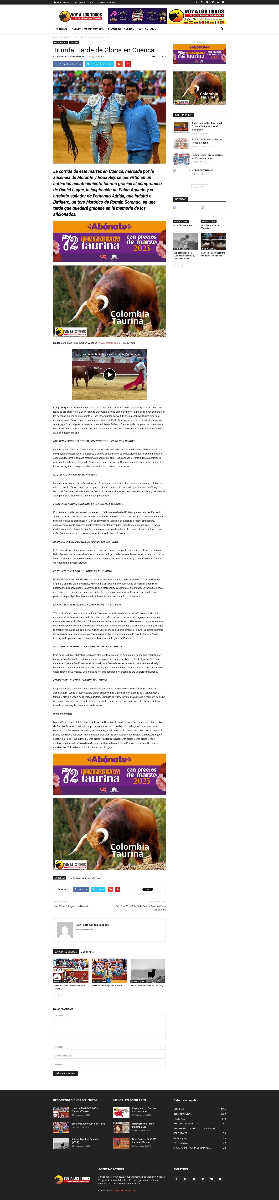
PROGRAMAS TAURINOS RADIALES (192, 1147)
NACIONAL (179, 1118)
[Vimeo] (212, 2)
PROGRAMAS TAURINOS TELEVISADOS (194, 1128)
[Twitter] (207, 2)
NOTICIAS (74, 42)
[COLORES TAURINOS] (181, 174)
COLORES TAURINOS (202, 170)
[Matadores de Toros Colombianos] (121, 1127)
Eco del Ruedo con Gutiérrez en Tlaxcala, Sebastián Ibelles (184, 256)
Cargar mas (198, 186)
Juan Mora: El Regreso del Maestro (71, 906)
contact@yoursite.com (124, 1190)
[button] (222, 29)
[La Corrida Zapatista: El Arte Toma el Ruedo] (181, 143)
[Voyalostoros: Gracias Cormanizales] (121, 1112)
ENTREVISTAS (180, 1142)
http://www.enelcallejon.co (86, 929)
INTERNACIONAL (60, 42)
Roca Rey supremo (182, 225)
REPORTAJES (180, 1133)
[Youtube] (223, 2)
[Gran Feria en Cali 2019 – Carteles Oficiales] (121, 1143)
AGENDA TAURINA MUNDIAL (88, 28)
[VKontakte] (218, 2)
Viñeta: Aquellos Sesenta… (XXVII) (146, 985)
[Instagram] (202, 2)
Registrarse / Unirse (107, 2)
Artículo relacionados (66, 952)
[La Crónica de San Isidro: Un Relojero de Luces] (213, 241)
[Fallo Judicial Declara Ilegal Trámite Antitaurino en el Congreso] (181, 127)
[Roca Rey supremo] (185, 214)
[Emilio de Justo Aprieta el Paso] (109, 971)
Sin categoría (180, 1138)
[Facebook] (196, 2)
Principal (61, 28)
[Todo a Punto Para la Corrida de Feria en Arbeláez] (181, 159)
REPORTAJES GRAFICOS (186, 1123)
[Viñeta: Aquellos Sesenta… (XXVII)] (148, 971)
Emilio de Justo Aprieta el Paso (107, 985)
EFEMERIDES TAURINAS (121, 28)
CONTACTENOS (147, 28)
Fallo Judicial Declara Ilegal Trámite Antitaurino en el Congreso (207, 126)
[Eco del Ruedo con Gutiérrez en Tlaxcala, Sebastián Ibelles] (185, 241)
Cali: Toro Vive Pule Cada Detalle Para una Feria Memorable (141, 908)
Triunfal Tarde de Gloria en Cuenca (84, 878)
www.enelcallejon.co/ (109, 342)
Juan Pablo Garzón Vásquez (70, 56)
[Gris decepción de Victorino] (213, 214)
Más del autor (87, 952)
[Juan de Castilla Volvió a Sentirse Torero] (70, 971)
